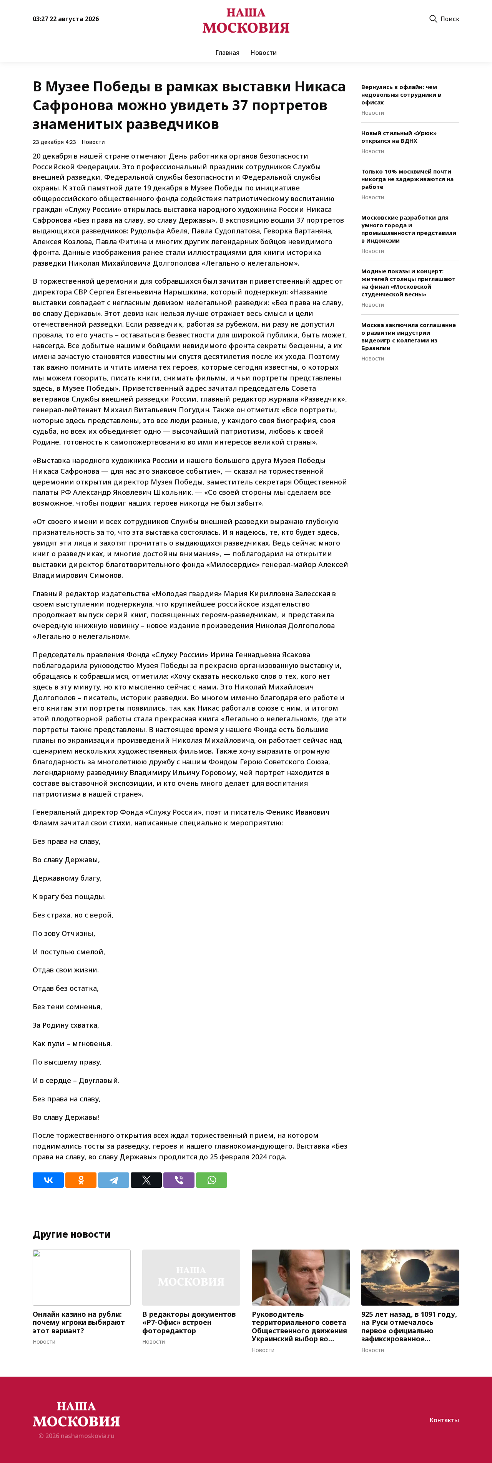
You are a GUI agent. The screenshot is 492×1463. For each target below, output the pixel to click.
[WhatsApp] (211, 1180)
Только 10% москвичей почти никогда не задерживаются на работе (407, 178)
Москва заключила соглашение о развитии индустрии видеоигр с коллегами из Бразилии (408, 336)
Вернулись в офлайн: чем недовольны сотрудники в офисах (401, 94)
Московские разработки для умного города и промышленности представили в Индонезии (408, 228)
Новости (263, 52)
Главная (227, 52)
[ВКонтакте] (48, 1180)
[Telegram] (113, 1180)
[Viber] (178, 1180)
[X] (146, 1180)
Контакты (444, 1420)
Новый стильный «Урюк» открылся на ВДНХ (399, 136)
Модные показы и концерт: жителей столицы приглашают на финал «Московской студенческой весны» (408, 282)
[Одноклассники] (80, 1180)
